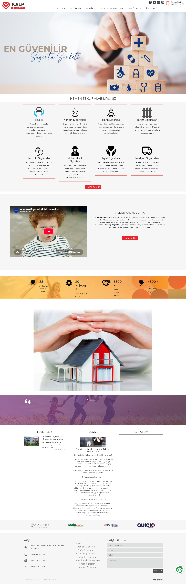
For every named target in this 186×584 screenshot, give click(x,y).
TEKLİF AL (91, 8)
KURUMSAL (59, 8)
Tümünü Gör (93, 187)
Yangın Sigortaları (87, 547)
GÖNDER (158, 571)
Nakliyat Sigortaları (88, 567)
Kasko (81, 543)
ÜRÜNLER (75, 8)
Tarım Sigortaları (87, 553)
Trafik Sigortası (85, 550)
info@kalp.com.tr (38, 567)
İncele (41, 121)
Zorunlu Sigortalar (87, 557)
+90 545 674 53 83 (177, 4)
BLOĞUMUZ (135, 8)
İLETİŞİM (150, 8)
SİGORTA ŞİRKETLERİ (112, 8)
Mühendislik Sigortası (89, 560)
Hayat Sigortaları (87, 564)
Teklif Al (41, 127)
